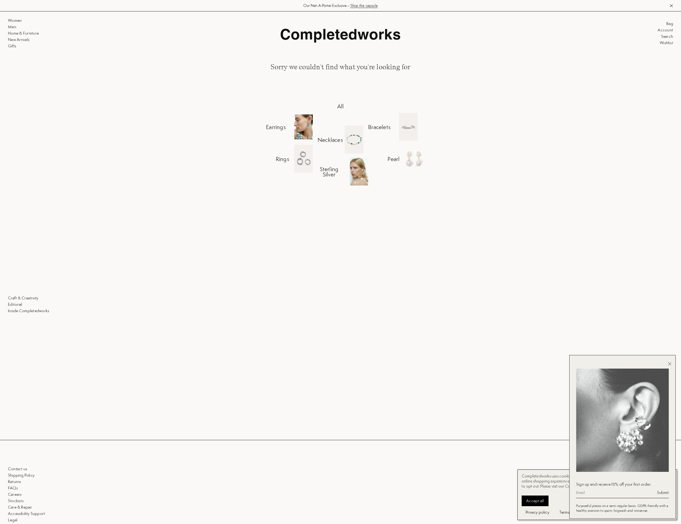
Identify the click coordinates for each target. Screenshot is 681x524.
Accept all (535, 500)
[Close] (669, 364)
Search (667, 36)
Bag (669, 24)
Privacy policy (537, 512)
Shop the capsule (364, 5)
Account (665, 30)
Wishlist (666, 43)
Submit (663, 492)
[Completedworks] (340, 36)
